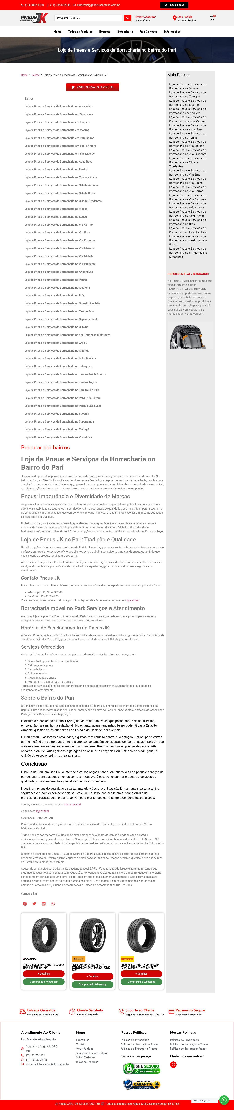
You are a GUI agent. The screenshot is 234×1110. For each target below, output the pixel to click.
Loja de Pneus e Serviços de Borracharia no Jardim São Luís (61, 390)
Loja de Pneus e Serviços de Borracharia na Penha (55, 279)
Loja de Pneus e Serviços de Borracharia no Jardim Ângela (60, 382)
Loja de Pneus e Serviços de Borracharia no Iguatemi (57, 287)
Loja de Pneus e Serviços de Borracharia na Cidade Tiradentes (63, 201)
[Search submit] (127, 18)
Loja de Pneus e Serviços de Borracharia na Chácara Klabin (61, 177)
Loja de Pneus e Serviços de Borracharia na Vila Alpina (58, 437)
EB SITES (173, 1103)
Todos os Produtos (80, 31)
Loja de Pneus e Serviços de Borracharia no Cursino (56, 327)
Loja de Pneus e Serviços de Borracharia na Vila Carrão (58, 224)
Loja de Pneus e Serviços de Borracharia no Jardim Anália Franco (65, 374)
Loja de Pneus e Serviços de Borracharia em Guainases (58, 114)
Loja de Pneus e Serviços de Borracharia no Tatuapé (56, 429)
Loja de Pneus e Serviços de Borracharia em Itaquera (57, 122)
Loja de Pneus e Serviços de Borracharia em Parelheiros (59, 138)
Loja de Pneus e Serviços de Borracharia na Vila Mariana (59, 248)
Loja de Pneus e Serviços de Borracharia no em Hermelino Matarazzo (67, 335)
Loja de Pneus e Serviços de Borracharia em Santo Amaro (60, 145)
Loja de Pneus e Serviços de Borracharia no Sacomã (56, 413)
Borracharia (125, 31)
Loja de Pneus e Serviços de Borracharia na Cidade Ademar (61, 185)
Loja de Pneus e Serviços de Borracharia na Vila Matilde (59, 256)
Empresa (104, 31)
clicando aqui (72, 804)
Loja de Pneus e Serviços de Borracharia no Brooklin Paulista (62, 303)
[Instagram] (173, 1064)
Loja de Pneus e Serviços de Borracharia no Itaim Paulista (60, 358)
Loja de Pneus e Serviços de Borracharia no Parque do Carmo (62, 398)
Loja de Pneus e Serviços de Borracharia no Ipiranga (56, 350)
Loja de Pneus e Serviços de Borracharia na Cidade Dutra (59, 193)
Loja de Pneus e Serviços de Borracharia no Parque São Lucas (62, 405)
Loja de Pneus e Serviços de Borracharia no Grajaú (55, 342)
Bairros (35, 74)
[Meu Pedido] (174, 18)
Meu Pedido (184, 17)
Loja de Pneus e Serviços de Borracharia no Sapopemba (59, 421)
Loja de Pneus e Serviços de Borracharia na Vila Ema (57, 232)
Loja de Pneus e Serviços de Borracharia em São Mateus (59, 153)
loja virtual (132, 600)
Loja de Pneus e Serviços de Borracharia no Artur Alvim (58, 106)
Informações (172, 31)
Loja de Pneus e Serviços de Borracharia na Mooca (55, 208)
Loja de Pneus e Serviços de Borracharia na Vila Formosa (59, 240)
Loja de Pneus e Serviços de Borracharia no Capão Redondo (61, 319)
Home (57, 31)
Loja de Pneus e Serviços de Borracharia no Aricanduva (58, 272)
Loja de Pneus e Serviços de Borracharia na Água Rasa (58, 161)
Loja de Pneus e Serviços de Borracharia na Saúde (55, 216)
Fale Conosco (148, 31)
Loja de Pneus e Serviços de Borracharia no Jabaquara (58, 366)
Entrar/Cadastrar (145, 17)
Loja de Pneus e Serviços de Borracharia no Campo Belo (59, 311)
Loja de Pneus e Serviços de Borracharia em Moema (56, 130)
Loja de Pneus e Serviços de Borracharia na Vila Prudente (60, 264)
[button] (25, 904)
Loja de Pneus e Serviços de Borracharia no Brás (54, 295)
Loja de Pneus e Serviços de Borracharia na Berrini (55, 169)
